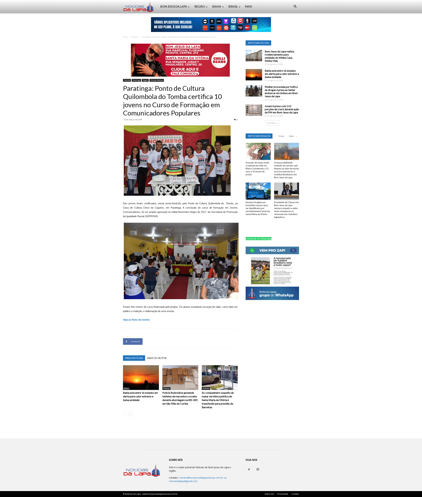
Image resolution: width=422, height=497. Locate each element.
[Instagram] (258, 469)
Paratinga (136, 80)
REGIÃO (199, 6)
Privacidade (282, 494)
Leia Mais (271, 123)
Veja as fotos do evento (136, 319)
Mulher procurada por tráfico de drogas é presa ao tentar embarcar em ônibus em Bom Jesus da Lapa (281, 91)
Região (145, 80)
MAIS (248, 6)
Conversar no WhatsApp (258, 238)
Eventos (134, 37)
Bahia (126, 388)
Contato (295, 494)
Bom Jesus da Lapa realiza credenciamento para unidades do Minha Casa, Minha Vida (279, 56)
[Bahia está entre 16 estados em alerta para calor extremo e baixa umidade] (141, 377)
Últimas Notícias (157, 80)
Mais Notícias (134, 357)
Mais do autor (156, 357)
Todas (281, 136)
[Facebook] (249, 469)
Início (125, 37)
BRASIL (233, 6)
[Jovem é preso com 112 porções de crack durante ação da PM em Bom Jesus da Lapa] (254, 110)
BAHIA (216, 6)
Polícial (166, 388)
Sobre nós (269, 494)
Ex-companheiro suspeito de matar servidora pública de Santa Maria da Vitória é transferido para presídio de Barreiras (218, 400)
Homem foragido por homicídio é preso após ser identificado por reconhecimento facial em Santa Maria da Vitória (258, 208)
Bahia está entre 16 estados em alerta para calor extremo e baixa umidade (140, 396)
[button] (295, 6)
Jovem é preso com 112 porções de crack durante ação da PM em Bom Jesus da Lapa (282, 109)
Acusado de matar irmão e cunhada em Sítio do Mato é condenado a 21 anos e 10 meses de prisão (257, 168)
